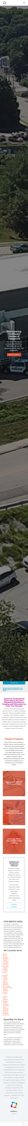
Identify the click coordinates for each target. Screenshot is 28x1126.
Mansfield (5, 983)
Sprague (5, 1001)
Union (4, 1007)
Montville (5, 984)
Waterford (5, 1010)
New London (6, 986)
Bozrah (5, 955)
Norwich (5, 989)
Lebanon (5, 978)
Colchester (6, 961)
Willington (5, 1012)
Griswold (5, 971)
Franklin (5, 969)
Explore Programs (14, 354)
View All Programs (14, 906)
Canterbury (6, 958)
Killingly (5, 977)
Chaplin (5, 960)
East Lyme (6, 966)
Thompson (6, 1005)
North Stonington (7, 987)
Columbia (5, 963)
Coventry (5, 965)
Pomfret (5, 992)
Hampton (5, 975)
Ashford (5, 954)
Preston (5, 993)
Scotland (5, 999)
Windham (5, 1013)
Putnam (5, 996)
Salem (4, 998)
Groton (5, 972)
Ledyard (5, 980)
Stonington (6, 1004)
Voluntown (6, 1009)
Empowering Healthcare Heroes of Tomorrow (14, 335)
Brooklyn (5, 957)
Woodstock (6, 1015)
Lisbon (5, 981)
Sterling (5, 1002)
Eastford (5, 968)
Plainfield (5, 990)
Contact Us (14, 683)
